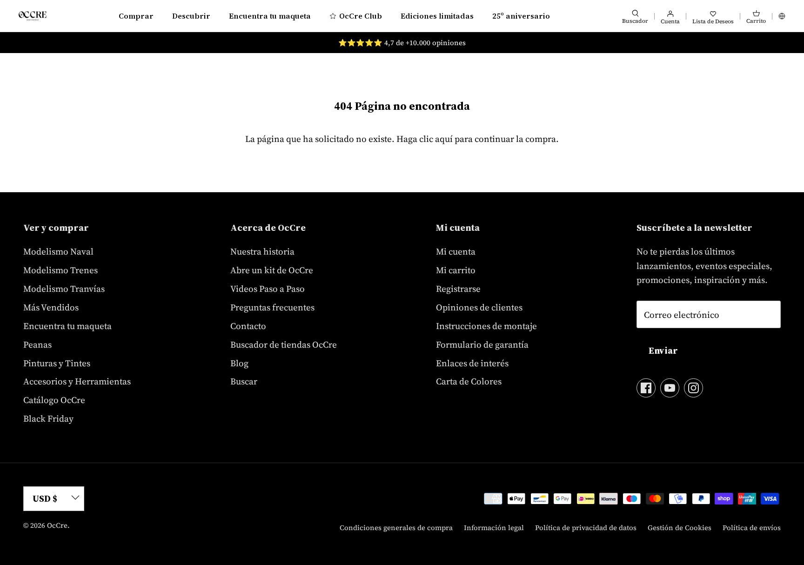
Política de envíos (752, 527)
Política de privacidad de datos (585, 527)
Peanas (37, 344)
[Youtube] (669, 387)
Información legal (494, 527)
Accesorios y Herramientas (77, 381)
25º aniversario (521, 16)
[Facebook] (646, 387)
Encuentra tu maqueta (270, 16)
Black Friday (48, 418)
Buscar (243, 381)
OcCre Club (360, 16)
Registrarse (458, 288)
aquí (444, 139)
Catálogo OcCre (54, 400)
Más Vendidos (51, 307)
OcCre (57, 525)
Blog (239, 363)
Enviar (663, 350)
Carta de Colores (469, 381)
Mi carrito (456, 270)
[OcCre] (33, 15)
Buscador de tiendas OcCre (283, 344)
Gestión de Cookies (679, 527)
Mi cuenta (456, 251)
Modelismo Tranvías (64, 288)
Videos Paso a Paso (267, 288)
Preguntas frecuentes (272, 307)
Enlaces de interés (472, 363)
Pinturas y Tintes (56, 363)
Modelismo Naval (58, 251)
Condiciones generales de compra (396, 527)
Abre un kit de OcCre (271, 270)
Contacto (248, 326)
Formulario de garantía (482, 344)
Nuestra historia (262, 251)
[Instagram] (693, 387)
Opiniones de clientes (479, 307)
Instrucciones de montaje (486, 326)
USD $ (45, 498)
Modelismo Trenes (60, 270)
